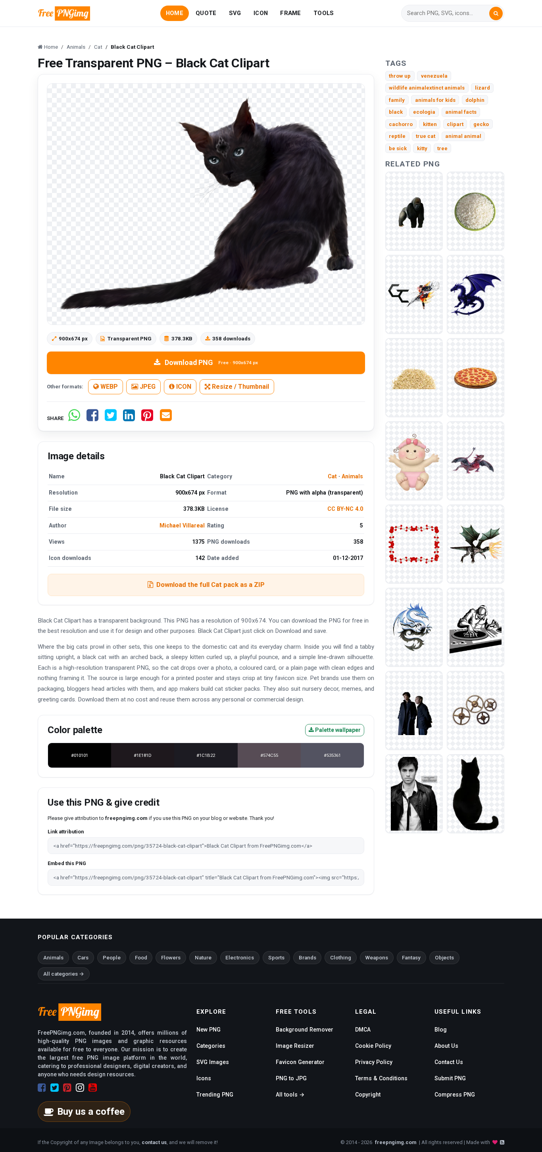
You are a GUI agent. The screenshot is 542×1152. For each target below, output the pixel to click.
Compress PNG (454, 1094)
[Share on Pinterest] (147, 418)
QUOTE (206, 13)
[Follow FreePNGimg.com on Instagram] (80, 1087)
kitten (430, 124)
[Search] (496, 13)
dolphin (474, 100)
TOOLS (323, 13)
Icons (203, 1078)
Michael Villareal (182, 525)
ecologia (424, 112)
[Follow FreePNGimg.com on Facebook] (42, 1087)
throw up (400, 76)
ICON (261, 13)
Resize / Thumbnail (239, 386)
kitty (422, 148)
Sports (276, 958)
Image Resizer (295, 1046)
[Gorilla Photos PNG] (414, 211)
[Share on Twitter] (111, 418)
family (397, 100)
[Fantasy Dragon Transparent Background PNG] (475, 461)
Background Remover (304, 1029)
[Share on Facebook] (92, 418)
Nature (203, 958)
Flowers (171, 958)
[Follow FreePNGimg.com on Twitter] (54, 1087)
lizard (482, 88)
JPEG (147, 386)
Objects (444, 958)
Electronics (239, 958)
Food (141, 958)
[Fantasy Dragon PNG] (414, 627)
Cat (332, 476)
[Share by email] (166, 418)
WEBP (108, 386)
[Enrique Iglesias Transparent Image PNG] (414, 794)
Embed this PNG (67, 863)
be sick (398, 148)
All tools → (290, 1094)
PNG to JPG (291, 1078)
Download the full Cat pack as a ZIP (210, 584)
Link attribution (66, 832)
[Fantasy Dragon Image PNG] (475, 294)
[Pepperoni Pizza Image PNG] (475, 377)
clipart (455, 124)
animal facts (461, 112)
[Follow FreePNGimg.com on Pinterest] (67, 1087)
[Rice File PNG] (475, 211)
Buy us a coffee (91, 1111)
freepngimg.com (395, 1142)
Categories (210, 1046)
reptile (397, 136)
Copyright (368, 1094)
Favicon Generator (300, 1062)
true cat (425, 136)
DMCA (363, 1029)
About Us (446, 1046)
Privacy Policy (373, 1062)
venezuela (434, 76)
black (396, 112)
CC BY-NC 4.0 (345, 509)
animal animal (463, 136)
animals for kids (435, 100)
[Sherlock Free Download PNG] (414, 710)
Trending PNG (214, 1094)
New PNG (208, 1029)
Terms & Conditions (381, 1078)
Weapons (376, 958)
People (112, 958)
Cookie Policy (373, 1046)
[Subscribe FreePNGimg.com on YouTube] (92, 1087)
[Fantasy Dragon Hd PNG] (475, 544)
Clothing (340, 958)
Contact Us (448, 1062)
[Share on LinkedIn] (129, 418)
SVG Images (212, 1062)
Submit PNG (450, 1078)
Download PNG (211, 362)
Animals (352, 476)
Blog (440, 1029)
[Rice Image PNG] (414, 377)
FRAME (290, 13)
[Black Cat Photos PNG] (475, 794)
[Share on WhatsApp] (74, 418)
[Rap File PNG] (475, 627)
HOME (174, 13)
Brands (307, 958)
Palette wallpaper (337, 730)
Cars (82, 958)
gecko (481, 124)
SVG (235, 13)
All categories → (63, 974)
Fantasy (411, 958)
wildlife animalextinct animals (427, 88)
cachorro (401, 124)
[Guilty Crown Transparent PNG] (414, 294)
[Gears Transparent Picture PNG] (475, 710)
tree (442, 148)
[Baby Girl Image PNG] (414, 461)
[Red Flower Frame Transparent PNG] (414, 544)
